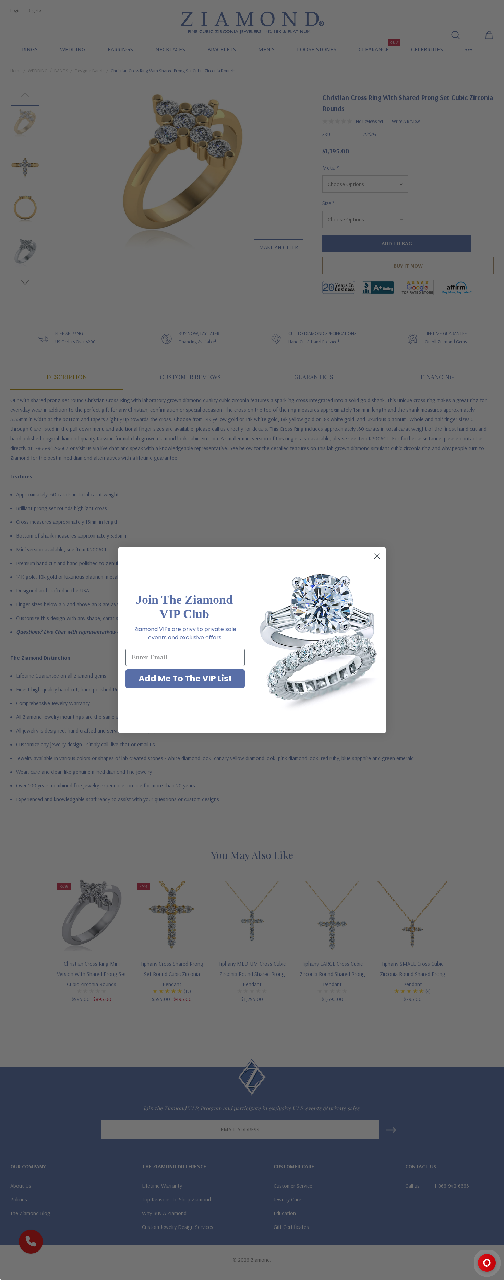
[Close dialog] (377, 556)
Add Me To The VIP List (185, 678)
